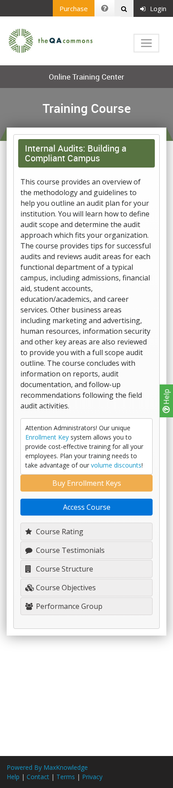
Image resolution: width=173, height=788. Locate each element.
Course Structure (63, 569)
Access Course (86, 507)
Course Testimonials (69, 550)
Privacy (92, 776)
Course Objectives (65, 587)
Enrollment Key (47, 437)
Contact (38, 776)
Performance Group (68, 606)
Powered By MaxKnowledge (47, 767)
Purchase (73, 8)
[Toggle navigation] (146, 43)
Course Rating (58, 531)
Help (166, 397)
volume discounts (116, 465)
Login (158, 8)
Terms (65, 776)
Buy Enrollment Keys (86, 483)
